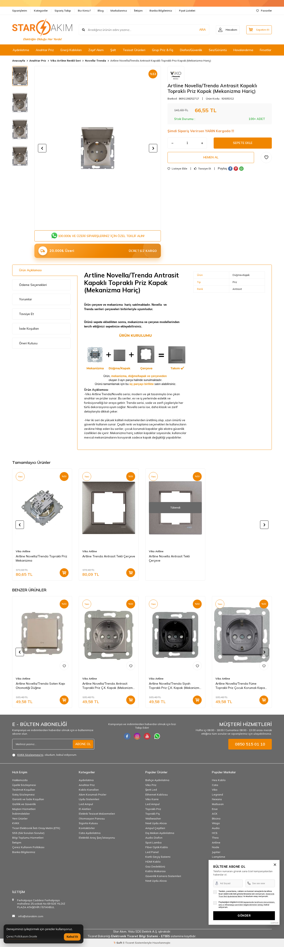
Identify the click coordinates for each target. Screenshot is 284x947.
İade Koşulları (29, 329)
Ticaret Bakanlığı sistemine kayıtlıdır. (142, 936)
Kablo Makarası (155, 871)
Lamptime (218, 856)
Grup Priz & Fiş (162, 50)
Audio (216, 828)
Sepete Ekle (242, 143)
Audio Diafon (153, 837)
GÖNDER (244, 915)
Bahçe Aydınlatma (157, 780)
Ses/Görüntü (218, 50)
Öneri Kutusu (28, 343)
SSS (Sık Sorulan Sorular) (28, 833)
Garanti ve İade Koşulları (28, 799)
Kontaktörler (87, 828)
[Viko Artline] (176, 74)
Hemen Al (210, 157)
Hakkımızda (20, 780)
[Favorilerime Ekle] (64, 665)
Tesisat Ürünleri (134, 50)
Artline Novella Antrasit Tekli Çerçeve (169, 558)
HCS (214, 833)
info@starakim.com (30, 916)
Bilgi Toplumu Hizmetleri (27, 837)
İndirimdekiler (21, 813)
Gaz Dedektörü (155, 866)
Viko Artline (23, 551)
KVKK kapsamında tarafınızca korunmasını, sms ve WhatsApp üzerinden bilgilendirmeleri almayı (247, 903)
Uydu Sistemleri (89, 799)
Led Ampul (86, 804)
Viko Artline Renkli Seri (65, 60)
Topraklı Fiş (152, 813)
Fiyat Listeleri (187, 10)
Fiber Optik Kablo (156, 847)
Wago (216, 823)
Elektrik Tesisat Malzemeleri (97, 813)
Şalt (113, 50)
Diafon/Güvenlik (191, 50)
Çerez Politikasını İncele (21, 936)
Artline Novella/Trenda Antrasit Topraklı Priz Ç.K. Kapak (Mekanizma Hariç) (108, 686)
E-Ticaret (128, 942)
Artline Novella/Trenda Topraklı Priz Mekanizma (41, 558)
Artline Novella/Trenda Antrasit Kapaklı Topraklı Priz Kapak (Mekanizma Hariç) (160, 60)
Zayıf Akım (96, 50)
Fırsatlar (265, 50)
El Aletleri (85, 809)
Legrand (217, 794)
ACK (214, 813)
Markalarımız (118, 10)
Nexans (217, 799)
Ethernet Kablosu (156, 794)
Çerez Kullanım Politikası (28, 847)
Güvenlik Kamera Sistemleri (163, 876)
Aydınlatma (21, 50)
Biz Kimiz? (84, 10)
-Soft (118, 942)
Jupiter (216, 852)
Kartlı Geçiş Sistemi (157, 856)
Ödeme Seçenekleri (33, 285)
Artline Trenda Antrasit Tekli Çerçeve (108, 556)
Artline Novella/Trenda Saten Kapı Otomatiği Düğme (40, 686)
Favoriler (266, 10)
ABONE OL (83, 744)
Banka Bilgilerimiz (161, 10)
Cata (215, 785)
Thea (215, 837)
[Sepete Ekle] (64, 572)
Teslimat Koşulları (23, 789)
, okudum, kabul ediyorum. (47, 754)
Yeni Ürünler (20, 818)
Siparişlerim (19, 10)
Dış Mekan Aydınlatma (159, 833)
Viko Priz (150, 785)
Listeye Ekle (179, 168)
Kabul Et (72, 937)
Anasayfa (18, 60)
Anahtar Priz (45, 50)
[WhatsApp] (157, 736)
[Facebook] (127, 736)
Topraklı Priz (153, 809)
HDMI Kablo (153, 861)
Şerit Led (151, 789)
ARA (202, 30)
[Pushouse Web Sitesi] (274, 923)
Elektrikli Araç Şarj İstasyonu (97, 837)
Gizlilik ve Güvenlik (24, 804)
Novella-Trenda (95, 60)
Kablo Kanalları (89, 789)
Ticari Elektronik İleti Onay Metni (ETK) (36, 828)
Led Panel (152, 852)
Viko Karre (152, 799)
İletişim (138, 10)
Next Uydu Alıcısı (156, 823)
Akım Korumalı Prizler (92, 794)
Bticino (216, 818)
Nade (215, 847)
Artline (216, 842)
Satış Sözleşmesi (23, 794)
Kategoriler (41, 10)
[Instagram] (137, 736)
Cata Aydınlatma (90, 833)
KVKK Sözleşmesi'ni (30, 754)
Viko (214, 789)
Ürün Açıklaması (30, 270)
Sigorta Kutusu (88, 823)
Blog (101, 10)
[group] (98, 148)
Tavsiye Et (204, 168)
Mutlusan (218, 804)
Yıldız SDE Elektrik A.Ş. (143, 931)
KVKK (15, 823)
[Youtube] (147, 736)
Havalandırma (243, 50)
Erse (215, 809)
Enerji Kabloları (71, 50)
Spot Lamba (153, 842)
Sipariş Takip (63, 10)
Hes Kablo (219, 780)
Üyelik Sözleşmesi (24, 785)
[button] (42, 148)
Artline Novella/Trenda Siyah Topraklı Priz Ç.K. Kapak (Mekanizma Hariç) (175, 686)
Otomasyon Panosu (92, 818)
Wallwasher (153, 818)
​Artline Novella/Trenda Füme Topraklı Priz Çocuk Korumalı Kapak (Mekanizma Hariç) (240, 686)
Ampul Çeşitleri (155, 828)
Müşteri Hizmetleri (24, 809)
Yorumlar (25, 299)
